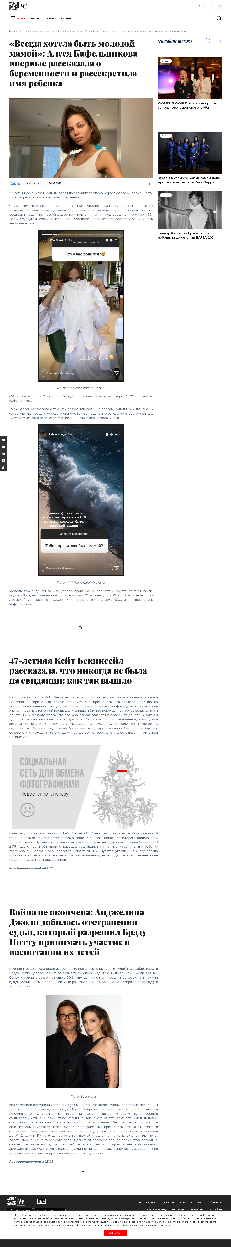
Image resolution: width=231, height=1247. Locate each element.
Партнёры (215, 1209)
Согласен (115, 1232)
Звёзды (34, 31)
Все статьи (210, 41)
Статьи (24, 31)
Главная (13, 31)
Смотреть (152, 1202)
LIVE (22, 18)
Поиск (217, 1202)
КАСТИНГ (66, 18)
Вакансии (196, 1209)
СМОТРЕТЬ (36, 18)
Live (138, 1202)
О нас (182, 1202)
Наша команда (157, 1209)
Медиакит (179, 1209)
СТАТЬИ (51, 18)
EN (204, 6)
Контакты (198, 1202)
